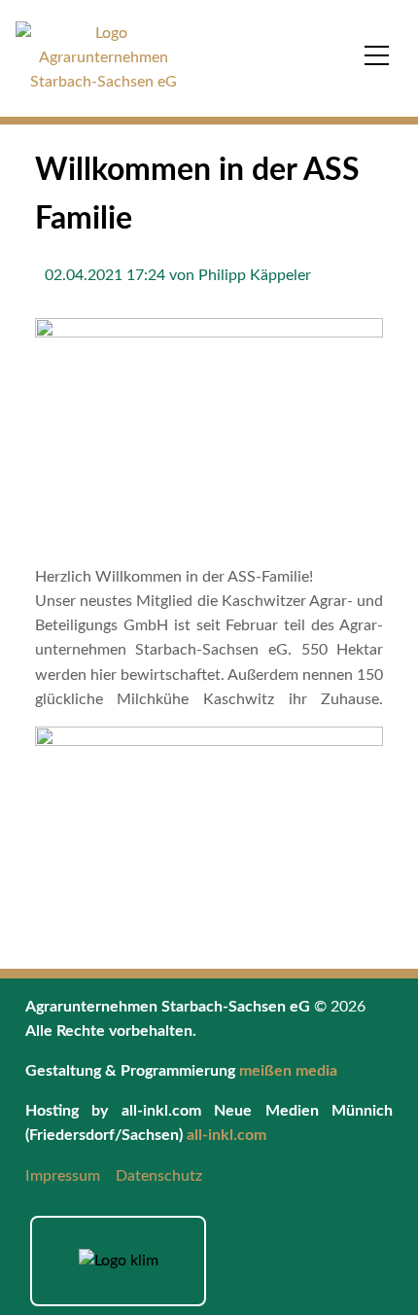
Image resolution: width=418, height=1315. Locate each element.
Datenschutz (159, 1176)
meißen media (288, 1071)
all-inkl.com (226, 1135)
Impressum (62, 1176)
